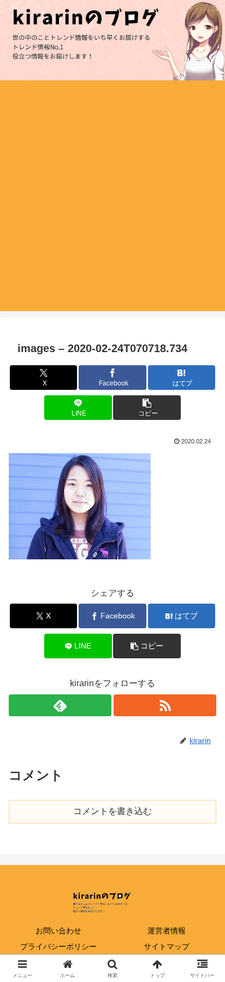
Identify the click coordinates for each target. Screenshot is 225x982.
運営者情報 (166, 930)
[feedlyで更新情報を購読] (60, 705)
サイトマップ (167, 946)
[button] (147, 407)
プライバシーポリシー (58, 946)
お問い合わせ (58, 930)
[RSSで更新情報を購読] (165, 705)
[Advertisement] (112, 198)
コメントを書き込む (112, 811)
